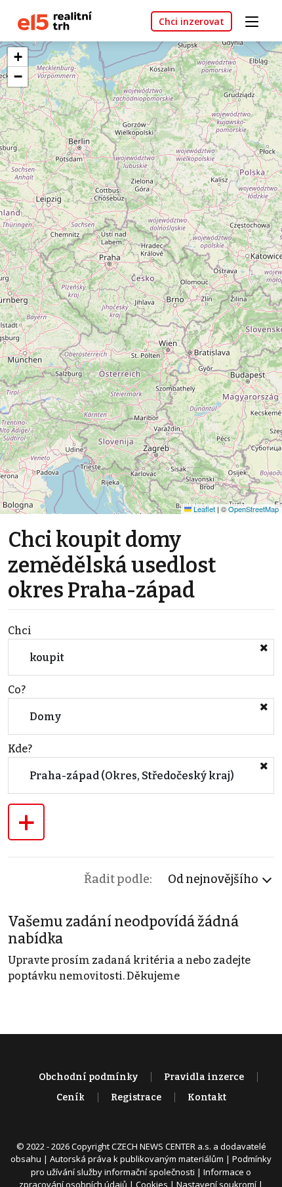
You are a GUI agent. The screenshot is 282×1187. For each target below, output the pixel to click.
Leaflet (203, 509)
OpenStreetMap (253, 509)
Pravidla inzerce (204, 1077)
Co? (17, 689)
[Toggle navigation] (256, 20)
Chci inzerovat (191, 21)
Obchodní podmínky (88, 1077)
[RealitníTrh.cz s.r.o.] (50, 20)
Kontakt (207, 1097)
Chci (19, 630)
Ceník (70, 1097)
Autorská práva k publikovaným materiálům (137, 1159)
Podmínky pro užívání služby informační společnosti (151, 1165)
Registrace (136, 1097)
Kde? (20, 749)
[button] (18, 57)
